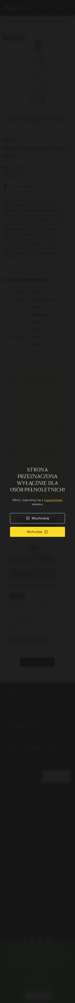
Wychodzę (40, 518)
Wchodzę (34, 532)
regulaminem (53, 500)
